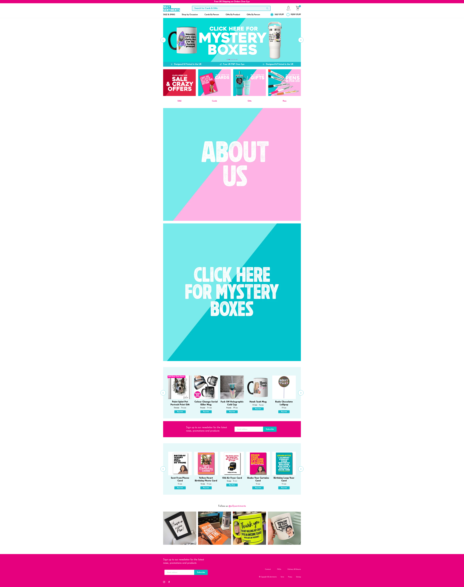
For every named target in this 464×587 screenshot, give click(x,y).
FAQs (279, 569)
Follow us (232, 506)
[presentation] (163, 40)
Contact (268, 569)
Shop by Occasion (190, 15)
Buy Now (232, 485)
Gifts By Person (253, 15)
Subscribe (270, 429)
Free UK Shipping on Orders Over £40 (232, 1)
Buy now (180, 411)
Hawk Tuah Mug (258, 402)
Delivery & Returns (294, 569)
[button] (227, 59)
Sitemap (298, 577)
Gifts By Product (233, 15)
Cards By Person (211, 15)
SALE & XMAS (169, 15)
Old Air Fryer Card (232, 478)
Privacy (290, 577)
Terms (282, 577)
